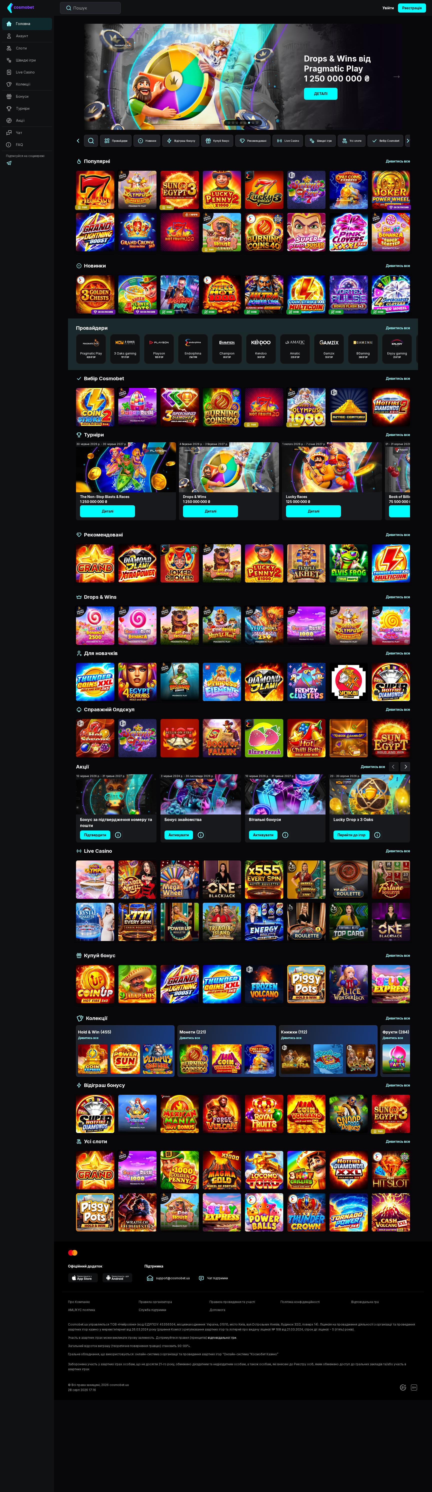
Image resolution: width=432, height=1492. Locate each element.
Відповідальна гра (365, 1302)
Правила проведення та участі (232, 1302)
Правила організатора (155, 1302)
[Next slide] (397, 77)
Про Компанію (79, 1302)
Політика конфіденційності (300, 1302)
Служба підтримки (152, 1310)
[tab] (229, 123)
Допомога (217, 1310)
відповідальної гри (222, 1338)
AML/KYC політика (81, 1310)
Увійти (388, 8)
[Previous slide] (89, 77)
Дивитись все (88, 1038)
